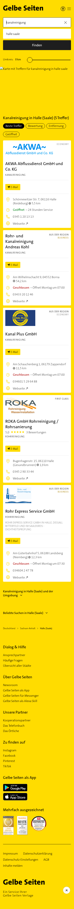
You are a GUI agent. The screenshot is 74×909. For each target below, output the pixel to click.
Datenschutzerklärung (37, 853)
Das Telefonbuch (13, 726)
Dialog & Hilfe (14, 647)
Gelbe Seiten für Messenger (21, 696)
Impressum (10, 853)
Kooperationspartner (17, 720)
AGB (46, 860)
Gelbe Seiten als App (16, 690)
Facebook (9, 756)
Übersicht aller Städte (17, 666)
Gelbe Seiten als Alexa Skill (20, 701)
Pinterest (9, 761)
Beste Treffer (14, 126)
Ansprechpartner (14, 655)
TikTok (7, 766)
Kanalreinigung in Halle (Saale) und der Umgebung (28, 593)
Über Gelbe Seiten (17, 676)
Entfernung (56, 126)
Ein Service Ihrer (18, 893)
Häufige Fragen (13, 660)
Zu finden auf (14, 742)
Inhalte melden (13, 866)
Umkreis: (12, 59)
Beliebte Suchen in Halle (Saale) (23, 613)
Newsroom (10, 685)
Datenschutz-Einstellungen (20, 860)
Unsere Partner (15, 712)
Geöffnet (11, 134)
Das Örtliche (11, 731)
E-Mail (14, 187)
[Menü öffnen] (69, 8)
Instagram (9, 750)
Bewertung (35, 126)
